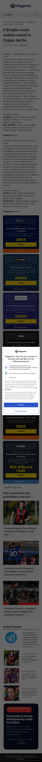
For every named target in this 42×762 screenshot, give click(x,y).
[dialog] (21, 381)
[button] (21, 377)
